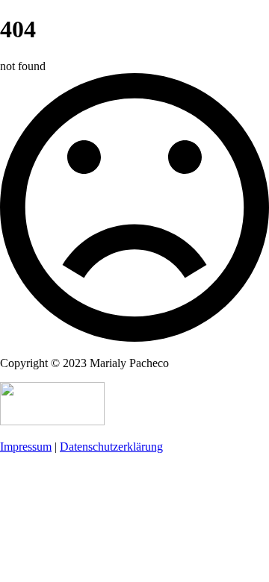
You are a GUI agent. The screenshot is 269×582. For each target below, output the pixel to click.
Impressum (26, 446)
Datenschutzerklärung (111, 446)
